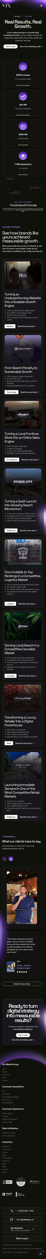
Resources (5, 1075)
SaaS (4, 1164)
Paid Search (6, 1094)
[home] (6, 5)
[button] (41, 5)
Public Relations (7, 1103)
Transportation (7, 1158)
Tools (4, 1077)
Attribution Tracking (8, 1133)
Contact (4, 1080)
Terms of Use (6, 1248)
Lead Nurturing (7, 1122)
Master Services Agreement (32, 1248)
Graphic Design (7, 1113)
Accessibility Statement (20, 1252)
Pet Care (5, 1169)
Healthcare (6, 1146)
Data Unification (10, 1128)
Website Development (9, 1119)
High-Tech (5, 1161)
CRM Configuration (8, 1136)
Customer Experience (13, 1109)
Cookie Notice (7, 1252)
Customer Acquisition (13, 1087)
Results (4, 1072)
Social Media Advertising (10, 1097)
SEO (3, 1091)
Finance (5, 1152)
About (4, 1069)
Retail (4, 1167)
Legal (4, 1155)
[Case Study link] (23, 294)
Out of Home (6, 1100)
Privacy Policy (17, 1248)
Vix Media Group (10, 1064)
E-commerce (6, 1149)
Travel (4, 1172)
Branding (5, 1116)
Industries (7, 1142)
